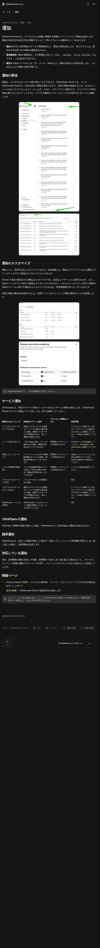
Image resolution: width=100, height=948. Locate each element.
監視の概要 (11, 590)
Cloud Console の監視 (17, 582)
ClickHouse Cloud (9, 22)
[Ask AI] (94, 4)
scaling (80, 434)
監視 (29, 22)
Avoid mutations (78, 459)
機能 (22, 22)
